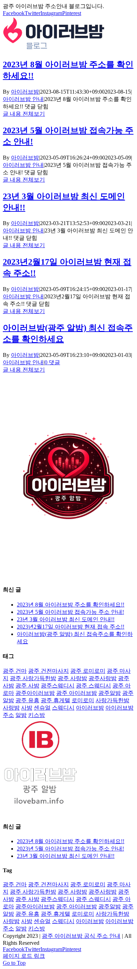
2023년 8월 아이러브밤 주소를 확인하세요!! (70, 605)
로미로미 (83, 700)
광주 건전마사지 (48, 671)
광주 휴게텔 (55, 700)
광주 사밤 (27, 686)
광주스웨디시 (57, 686)
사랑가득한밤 (112, 700)
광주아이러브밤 (35, 693)
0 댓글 (52, 362)
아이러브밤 (25, 92)
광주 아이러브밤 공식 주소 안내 (81, 936)
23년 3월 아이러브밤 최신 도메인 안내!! (66, 619)
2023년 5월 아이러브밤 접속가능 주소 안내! (70, 612)
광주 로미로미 (87, 671)
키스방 (36, 715)
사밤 (26, 708)
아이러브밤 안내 (23, 99)
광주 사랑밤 (72, 678)
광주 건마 (15, 671)
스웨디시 (63, 708)
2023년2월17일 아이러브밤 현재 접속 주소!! (70, 627)
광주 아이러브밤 (76, 693)
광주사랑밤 (103, 678)
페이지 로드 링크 (24, 956)
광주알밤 (109, 693)
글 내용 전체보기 (24, 114)
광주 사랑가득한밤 (33, 678)
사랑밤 (11, 708)
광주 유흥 (27, 700)
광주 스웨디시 (93, 686)
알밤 (21, 715)
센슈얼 (42, 708)
